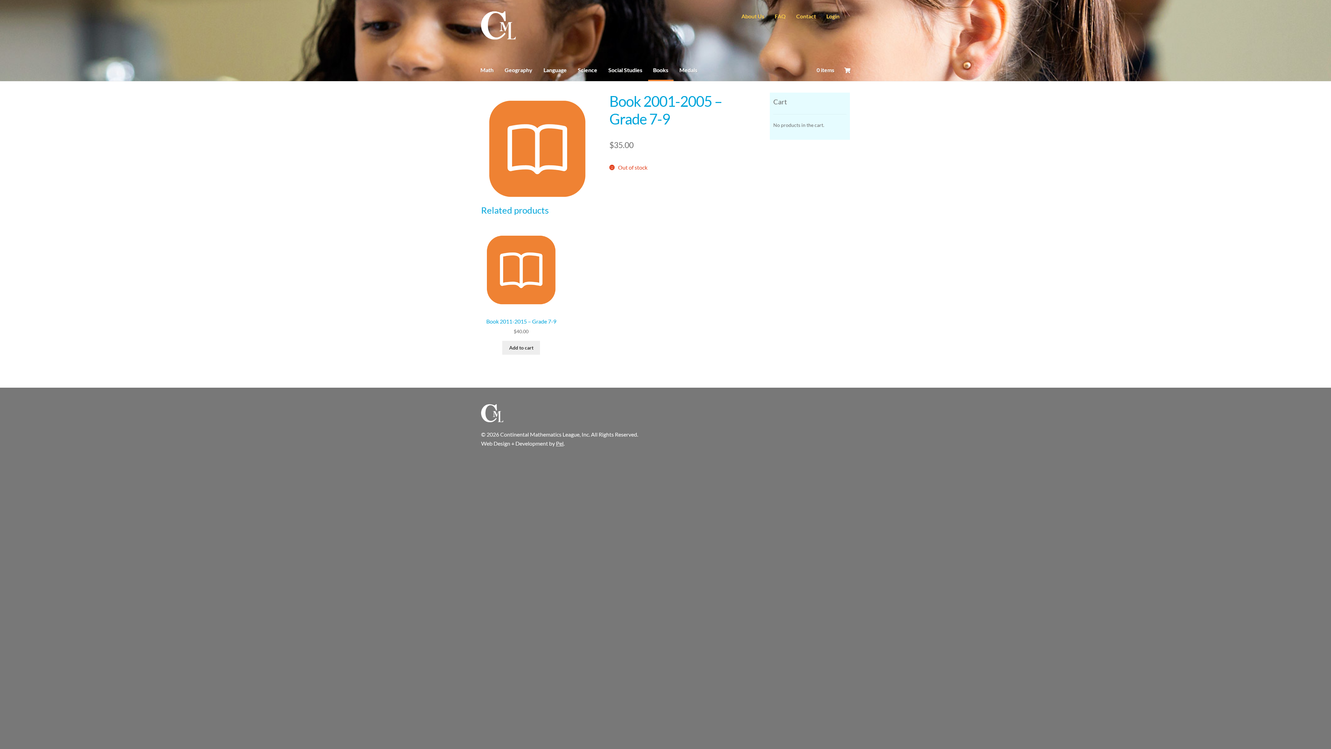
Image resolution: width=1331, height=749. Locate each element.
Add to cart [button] (521, 348)
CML (498, 25)
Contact (806, 16)
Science (587, 70)
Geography (518, 70)
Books (660, 70)
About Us (752, 16)
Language (555, 70)
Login (833, 16)
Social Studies (625, 70)
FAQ (780, 16)
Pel (560, 443)
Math (487, 70)
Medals (688, 70)
